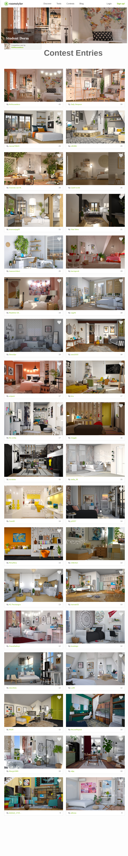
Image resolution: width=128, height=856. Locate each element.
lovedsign (74, 646)
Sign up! (121, 4)
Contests (70, 4)
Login (109, 4)
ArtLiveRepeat (76, 730)
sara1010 (74, 354)
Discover (47, 4)
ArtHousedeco (17, 47)
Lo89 (73, 688)
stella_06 (74, 479)
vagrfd (73, 313)
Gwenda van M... (15, 188)
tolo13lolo (13, 688)
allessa (73, 813)
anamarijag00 (14, 229)
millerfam (74, 563)
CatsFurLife (75, 188)
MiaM (11, 730)
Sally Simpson (76, 104)
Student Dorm (17, 38)
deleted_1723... (15, 813)
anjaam (12, 396)
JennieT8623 (14, 146)
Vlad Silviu (75, 229)
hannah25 (75, 604)
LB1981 (74, 146)
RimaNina (13, 563)
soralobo (12, 479)
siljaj (72, 771)
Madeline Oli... (14, 313)
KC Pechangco (15, 604)
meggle (74, 438)
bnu (72, 396)
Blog (82, 4)
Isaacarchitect (14, 271)
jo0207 (73, 521)
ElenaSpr (12, 354)
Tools (59, 4)
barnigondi (75, 271)
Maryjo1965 (13, 771)
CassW (12, 521)
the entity (12, 438)
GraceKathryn (14, 646)
